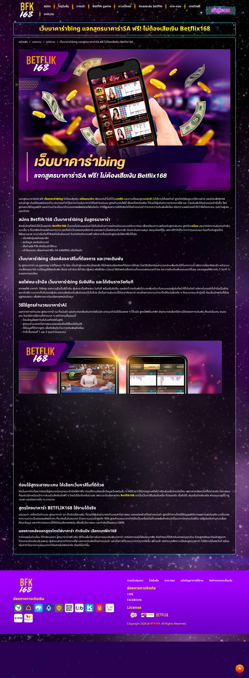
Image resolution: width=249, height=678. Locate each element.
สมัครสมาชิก (86, 199)
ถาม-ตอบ (169, 581)
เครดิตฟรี (194, 6)
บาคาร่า (148, 199)
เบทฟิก (119, 199)
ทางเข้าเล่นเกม (135, 581)
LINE (130, 594)
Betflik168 (127, 495)
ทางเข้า (80, 6)
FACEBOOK (134, 600)
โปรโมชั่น (63, 6)
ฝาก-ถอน (175, 6)
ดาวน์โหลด (124, 6)
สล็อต (195, 226)
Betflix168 (59, 226)
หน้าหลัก (23, 42)
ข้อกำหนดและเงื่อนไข (220, 581)
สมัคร (47, 6)
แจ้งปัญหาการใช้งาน (192, 581)
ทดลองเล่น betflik (150, 6)
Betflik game (101, 6)
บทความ (49, 14)
